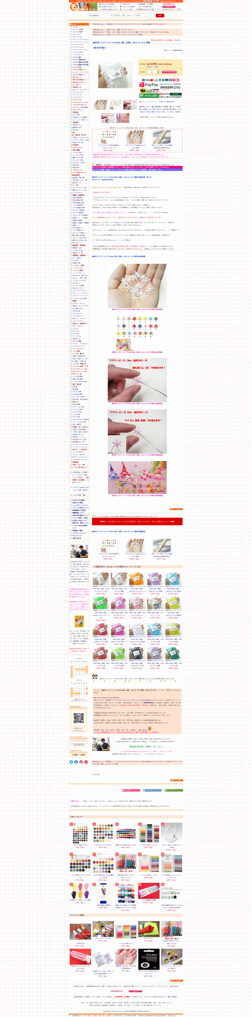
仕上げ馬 (75, 260)
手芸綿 (74, 429)
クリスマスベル (83, 137)
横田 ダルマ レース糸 (79, 190)
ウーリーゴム (76, 336)
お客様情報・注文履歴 (145, 4)
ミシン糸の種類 (77, 376)
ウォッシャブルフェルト (80, 39)
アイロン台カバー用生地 (80, 419)
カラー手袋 (76, 115)
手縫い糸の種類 (77, 379)
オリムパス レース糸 (79, 187)
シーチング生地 (77, 409)
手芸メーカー (111, 29)
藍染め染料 (75, 399)
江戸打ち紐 (76, 311)
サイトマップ (76, 535)
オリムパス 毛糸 (77, 160)
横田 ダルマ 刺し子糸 (79, 240)
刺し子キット (76, 243)
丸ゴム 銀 (75, 333)
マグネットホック (78, 303)
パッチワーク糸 (77, 268)
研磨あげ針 (82, 356)
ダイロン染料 (76, 391)
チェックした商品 (128, 6)
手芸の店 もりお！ (99, 29)
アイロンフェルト (78, 44)
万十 (73, 258)
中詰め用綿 (82, 429)
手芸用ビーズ (175, 230)
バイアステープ (77, 316)
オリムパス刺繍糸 (78, 210)
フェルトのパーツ (78, 54)
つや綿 (74, 432)
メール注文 (170, 112)
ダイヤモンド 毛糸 (78, 162)
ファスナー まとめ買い (80, 298)
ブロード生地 (76, 412)
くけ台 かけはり (77, 250)
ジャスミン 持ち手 (78, 454)
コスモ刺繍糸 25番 (78, 207)
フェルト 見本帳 (77, 29)
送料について (145, 106)
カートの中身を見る (145, 6)
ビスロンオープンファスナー (80, 295)
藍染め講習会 (84, 399)
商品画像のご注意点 (79, 510)
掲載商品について (78, 513)
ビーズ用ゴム (126, 240)
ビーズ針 (85, 358)
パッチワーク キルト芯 (80, 444)
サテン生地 (76, 417)
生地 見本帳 (76, 404)
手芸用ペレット (77, 125)
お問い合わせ (76, 538)
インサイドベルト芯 (79, 280)
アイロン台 (83, 343)
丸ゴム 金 (75, 331)
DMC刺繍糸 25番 (78, 202)
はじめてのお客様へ (108, 4)
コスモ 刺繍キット (78, 230)
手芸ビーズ (110, 34)
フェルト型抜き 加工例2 (80, 64)
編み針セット (76, 182)
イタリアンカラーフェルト (80, 49)
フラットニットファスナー (80, 293)
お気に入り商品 (77, 502)
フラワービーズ (77, 92)
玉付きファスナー (78, 288)
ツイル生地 (76, 414)
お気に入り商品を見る (166, 101)
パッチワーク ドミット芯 (79, 447)
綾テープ (75, 318)
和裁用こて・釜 (77, 253)
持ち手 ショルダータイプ (79, 457)
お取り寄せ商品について (80, 515)
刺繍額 (86, 223)
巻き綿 (85, 432)
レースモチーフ (77, 192)
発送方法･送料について (110, 9)
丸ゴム (80, 326)
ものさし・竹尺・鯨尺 (79, 278)
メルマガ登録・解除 (79, 495)
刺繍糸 (72, 571)
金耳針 (74, 356)
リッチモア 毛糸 (77, 155)
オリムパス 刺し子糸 (79, 238)
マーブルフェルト (78, 47)
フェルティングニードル (80, 72)
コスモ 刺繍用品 (77, 205)
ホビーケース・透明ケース (80, 120)
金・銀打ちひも (77, 308)
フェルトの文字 (77, 52)
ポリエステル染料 (78, 396)
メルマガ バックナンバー (79, 533)
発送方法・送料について (80, 523)
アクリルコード (77, 313)
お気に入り (126, 4)
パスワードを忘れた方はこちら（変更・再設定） (162, 997)
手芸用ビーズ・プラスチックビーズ (117, 700)
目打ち (142, 217)
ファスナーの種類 (78, 285)
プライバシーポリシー (149, 986)
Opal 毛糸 (75, 167)
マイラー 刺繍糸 (77, 212)
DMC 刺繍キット (78, 228)
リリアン (83, 318)
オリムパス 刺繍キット (80, 233)
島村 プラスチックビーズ (125, 29)
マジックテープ (78, 574)
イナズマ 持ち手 (77, 452)
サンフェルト (76, 34)
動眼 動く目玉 (77, 127)
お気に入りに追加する (148, 101)
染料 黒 (74, 386)
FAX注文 (178, 112)
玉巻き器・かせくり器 (79, 180)
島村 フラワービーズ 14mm (160, 32)
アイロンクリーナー (79, 346)
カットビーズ (84, 90)
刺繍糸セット (76, 217)
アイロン (75, 343)
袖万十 (79, 258)
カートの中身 (176, 106)
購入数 (142, 72)
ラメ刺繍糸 (84, 217)
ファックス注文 (128, 9)
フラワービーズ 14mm (135, 34)
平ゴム (74, 326)
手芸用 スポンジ (77, 434)
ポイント (175, 9)
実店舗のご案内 (77, 530)
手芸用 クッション (78, 437)
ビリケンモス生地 (78, 407)
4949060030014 (177, 50)
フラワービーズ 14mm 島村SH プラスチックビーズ (148, 700)
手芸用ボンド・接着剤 (79, 117)
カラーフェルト (77, 37)
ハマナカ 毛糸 (77, 152)
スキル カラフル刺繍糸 (80, 215)
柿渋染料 (75, 389)
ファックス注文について (80, 508)
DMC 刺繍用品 (77, 197)
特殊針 (74, 358)
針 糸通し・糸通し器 (79, 361)
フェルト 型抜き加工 (79, 59)
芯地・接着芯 (76, 424)
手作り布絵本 (77, 564)
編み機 (74, 177)
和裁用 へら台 (77, 248)
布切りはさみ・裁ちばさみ (80, 275)
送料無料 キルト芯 (78, 442)
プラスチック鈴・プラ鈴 (80, 140)
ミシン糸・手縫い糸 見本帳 (79, 381)
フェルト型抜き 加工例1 (80, 62)
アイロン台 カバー (78, 348)
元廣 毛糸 (75, 165)
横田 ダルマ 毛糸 (78, 157)
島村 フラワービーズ (142, 32)
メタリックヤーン (78, 321)
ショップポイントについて (80, 505)
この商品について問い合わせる (151, 109)
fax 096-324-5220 (130, 1015)
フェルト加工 (76, 57)
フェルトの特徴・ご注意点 (80, 518)
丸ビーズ (75, 90)
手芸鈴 (74, 137)
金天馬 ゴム (76, 338)
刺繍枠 (80, 223)
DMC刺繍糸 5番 (77, 200)
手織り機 (81, 177)
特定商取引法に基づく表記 (145, 9)
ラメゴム (75, 328)
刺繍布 (74, 223)
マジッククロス (81, 576)
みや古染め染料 (77, 394)
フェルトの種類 (77, 32)
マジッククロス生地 (79, 422)
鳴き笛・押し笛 (77, 142)
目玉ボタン (76, 130)
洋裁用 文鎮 (76, 263)
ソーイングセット (78, 273)
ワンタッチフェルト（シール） (80, 42)
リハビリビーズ (77, 97)
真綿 (79, 432)
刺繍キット (76, 225)
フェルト (84, 569)
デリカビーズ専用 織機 (80, 107)
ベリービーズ (76, 95)
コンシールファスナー (79, 290)
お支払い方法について (109, 6)
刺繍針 (79, 358)
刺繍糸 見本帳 (77, 220)
